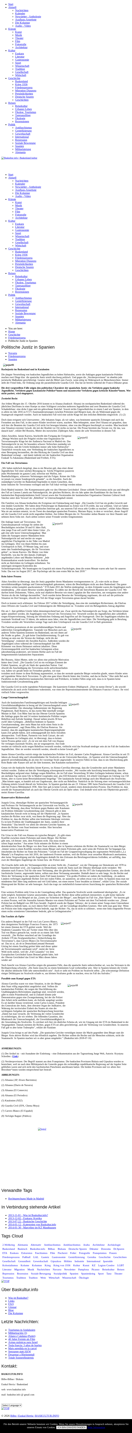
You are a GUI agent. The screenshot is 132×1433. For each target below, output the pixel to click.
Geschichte (14, 78)
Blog (11, 1310)
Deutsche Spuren (24, 96)
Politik (11, 124)
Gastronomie (22, 59)
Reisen (12, 102)
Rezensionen (22, 121)
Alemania (20, 152)
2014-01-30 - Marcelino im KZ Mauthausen (32, 1227)
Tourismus (8, 1277)
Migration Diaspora (25, 90)
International (22, 136)
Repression (21, 139)
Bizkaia (62, 1249)
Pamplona (83, 1269)
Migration (19, 1269)
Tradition (20, 69)
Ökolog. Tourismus (25, 112)
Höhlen (68, 1261)
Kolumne (37, 1265)
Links (11, 1300)
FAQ (11, 1304)
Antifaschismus (23, 127)
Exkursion (26, 1253)
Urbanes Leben (23, 109)
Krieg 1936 (21, 84)
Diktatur (94, 1249)
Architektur (21, 47)
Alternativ (36, 1244)
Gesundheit (24, 1261)
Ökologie (20, 118)
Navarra (12, 353)
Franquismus (100, 1253)
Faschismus (41, 1253)
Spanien (19, 146)
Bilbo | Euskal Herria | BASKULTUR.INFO (34, 1415)
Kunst (18, 32)
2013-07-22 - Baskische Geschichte (27, 1221)
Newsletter (69, 1269)
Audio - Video (23, 25)
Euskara (19, 53)
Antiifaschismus (71, 1244)
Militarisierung (23, 149)
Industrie (79, 1261)
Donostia (106, 1249)
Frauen (113, 1253)
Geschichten (22, 99)
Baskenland (21, 81)
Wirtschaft (20, 75)
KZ (94, 1265)
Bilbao (51, 1249)
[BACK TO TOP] (5, 1281)
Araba (86, 1244)
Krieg (48, 1265)
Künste (12, 28)
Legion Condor (106, 1265)
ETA (4, 1253)
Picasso (96, 1269)
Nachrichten (21, 10)
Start (10, 4)
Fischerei (62, 1253)
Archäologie (114, 1244)
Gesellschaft (21, 72)
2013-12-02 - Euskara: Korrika (25, 1218)
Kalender (20, 13)
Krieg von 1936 (61, 1265)
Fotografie (20, 44)
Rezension (22, 1273)
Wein (43, 1277)
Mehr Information (96, 1427)
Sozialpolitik (60, 1273)
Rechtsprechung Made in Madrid (26, 1198)
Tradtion (33, 1277)
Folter (73, 1253)
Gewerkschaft (22, 133)
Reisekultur (21, 106)
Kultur (11, 50)
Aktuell (12, 7)
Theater (19, 38)
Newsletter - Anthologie (28, 16)
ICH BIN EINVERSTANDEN (71, 1427)
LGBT (120, 1265)
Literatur (19, 56)
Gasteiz (45, 1257)
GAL (35, 1257)
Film (17, 41)
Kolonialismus (10, 1265)
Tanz (109, 1273)
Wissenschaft (22, 65)
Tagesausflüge (23, 115)
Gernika (91, 1257)
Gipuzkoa (56, 1261)
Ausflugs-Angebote (25, 19)
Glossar (12, 1307)
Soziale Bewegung (25, 143)
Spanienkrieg (88, 1273)
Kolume (25, 1265)
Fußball (26, 1257)
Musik (18, 35)
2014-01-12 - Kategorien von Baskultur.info (32, 1224)
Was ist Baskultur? (18, 1297)
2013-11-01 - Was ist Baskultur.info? (28, 1215)
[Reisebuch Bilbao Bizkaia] (66, 1156)
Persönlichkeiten (24, 93)
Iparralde (108, 1261)
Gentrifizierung (23, 130)
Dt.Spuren (118, 1249)
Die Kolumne (22, 22)
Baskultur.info (37, 1249)
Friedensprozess (23, 87)
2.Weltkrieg (8, 1244)
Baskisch (22, 1249)
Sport (18, 62)
